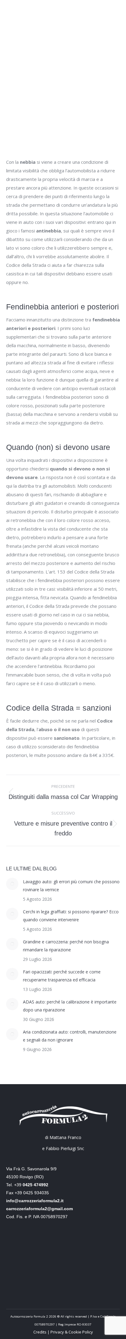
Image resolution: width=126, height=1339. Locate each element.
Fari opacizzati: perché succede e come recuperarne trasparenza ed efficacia (62, 976)
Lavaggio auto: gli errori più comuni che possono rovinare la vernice (71, 885)
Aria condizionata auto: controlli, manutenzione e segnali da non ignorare (70, 1036)
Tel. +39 (27, 1184)
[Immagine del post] (12, 884)
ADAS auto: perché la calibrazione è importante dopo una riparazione (70, 1006)
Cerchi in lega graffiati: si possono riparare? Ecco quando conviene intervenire (71, 916)
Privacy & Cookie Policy (71, 1332)
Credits (40, 1332)
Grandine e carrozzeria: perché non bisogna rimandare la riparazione (66, 946)
